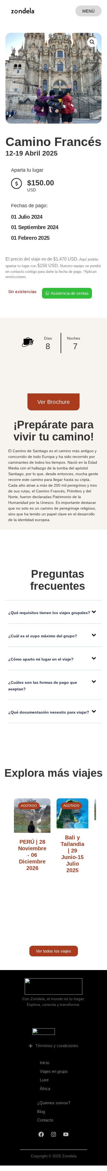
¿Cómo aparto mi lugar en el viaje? (41, 659)
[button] (92, 42)
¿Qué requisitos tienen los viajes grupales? (49, 613)
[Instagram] (53, 1134)
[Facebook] (41, 1134)
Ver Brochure (53, 402)
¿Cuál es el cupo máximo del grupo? (42, 636)
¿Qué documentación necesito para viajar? (48, 712)
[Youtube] (65, 1134)
